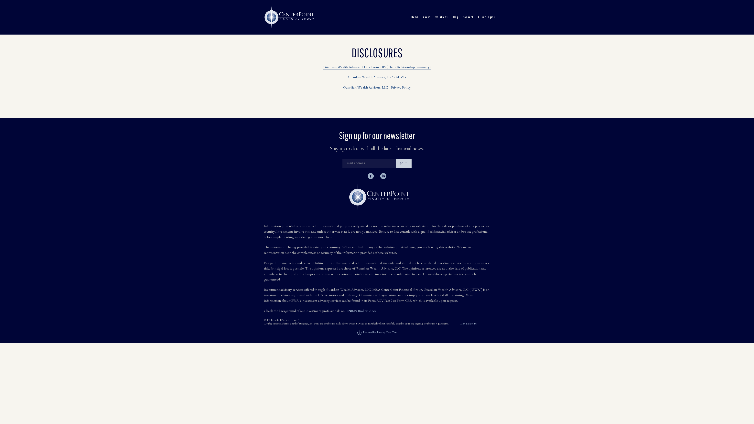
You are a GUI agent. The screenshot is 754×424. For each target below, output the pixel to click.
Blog (455, 17)
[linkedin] (383, 176)
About (427, 17)
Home (414, 17)
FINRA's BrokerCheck (361, 311)
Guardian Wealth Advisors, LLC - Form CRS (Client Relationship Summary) (377, 67)
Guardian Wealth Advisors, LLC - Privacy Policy (377, 87)
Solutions (441, 17)
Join (403, 163)
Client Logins (486, 17)
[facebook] (371, 176)
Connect (468, 17)
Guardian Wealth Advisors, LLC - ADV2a (377, 77)
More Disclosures (469, 323)
